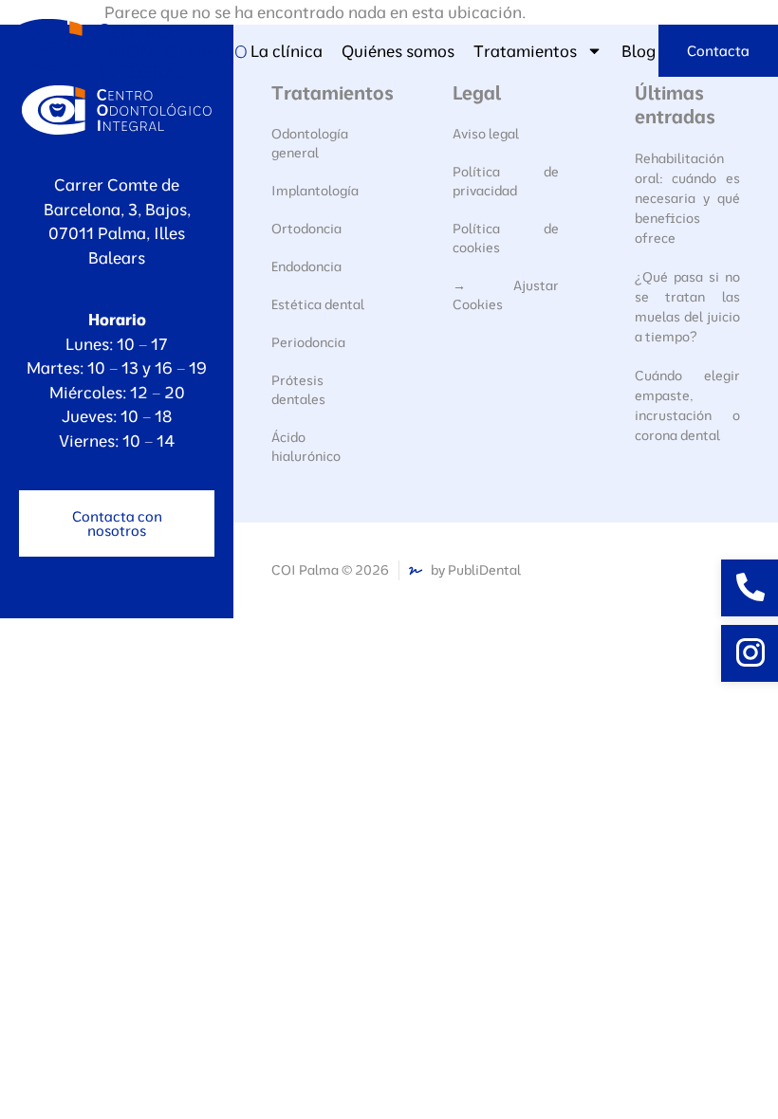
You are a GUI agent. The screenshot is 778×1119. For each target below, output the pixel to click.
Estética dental (317, 304)
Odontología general (309, 143)
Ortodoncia (306, 228)
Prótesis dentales (298, 390)
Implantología (315, 190)
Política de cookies (505, 238)
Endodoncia (306, 266)
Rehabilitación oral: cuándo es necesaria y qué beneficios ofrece (687, 198)
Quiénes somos (398, 51)
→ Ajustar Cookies (505, 295)
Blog (638, 51)
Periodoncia (308, 342)
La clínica (286, 51)
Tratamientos (525, 51)
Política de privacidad (505, 181)
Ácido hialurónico (306, 447)
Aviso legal (486, 133)
